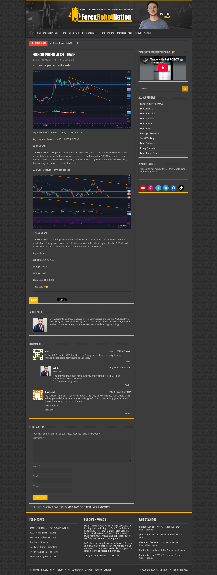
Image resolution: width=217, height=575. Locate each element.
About (138, 33)
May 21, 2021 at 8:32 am (120, 392)
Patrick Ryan (145, 527)
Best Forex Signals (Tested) (42, 532)
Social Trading (147, 138)
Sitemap (89, 569)
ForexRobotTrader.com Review (170, 550)
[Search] (185, 88)
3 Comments (68, 60)
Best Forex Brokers (38, 542)
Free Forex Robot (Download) (43, 547)
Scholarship (77, 569)
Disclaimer (34, 569)
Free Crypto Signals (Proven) (43, 556)
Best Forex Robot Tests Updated (63, 43)
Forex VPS (145, 128)
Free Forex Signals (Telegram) (43, 551)
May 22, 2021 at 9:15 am (120, 368)
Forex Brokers (107, 33)
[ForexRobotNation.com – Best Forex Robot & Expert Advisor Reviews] (109, 14)
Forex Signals (146, 108)
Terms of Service (103, 569)
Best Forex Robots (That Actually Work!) (49, 528)
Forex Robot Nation (149, 153)
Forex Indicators (89, 33)
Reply (127, 362)
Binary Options (147, 148)
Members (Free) (124, 33)
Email (36, 476)
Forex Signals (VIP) (70, 33)
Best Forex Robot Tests (47, 33)
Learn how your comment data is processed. (89, 506)
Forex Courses (147, 118)
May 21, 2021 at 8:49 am (120, 351)
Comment (38, 438)
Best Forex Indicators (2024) (43, 537)
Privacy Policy (47, 569)
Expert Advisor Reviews (151, 103)
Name (36, 466)
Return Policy (63, 569)
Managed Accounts (149, 133)
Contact (147, 33)
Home (31, 32)
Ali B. (37, 60)
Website (36, 486)
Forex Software (147, 143)
